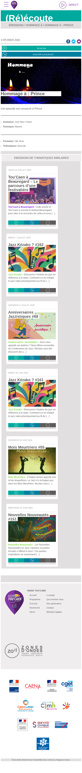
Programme (35, 599)
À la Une (33, 603)
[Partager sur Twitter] (73, 41)
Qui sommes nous (55, 599)
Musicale (22, 146)
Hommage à (34, 25)
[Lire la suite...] (48, 222)
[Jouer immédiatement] (16, 222)
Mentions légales (54, 612)
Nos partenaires (54, 603)
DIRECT (74, 4)
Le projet (51, 595)
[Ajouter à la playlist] (32, 222)
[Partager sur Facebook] (68, 41)
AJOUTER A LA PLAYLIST (43, 55)
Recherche (35, 608)
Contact (50, 608)
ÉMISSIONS (16, 25)
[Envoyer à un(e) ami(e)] (79, 41)
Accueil (33, 595)
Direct (32, 612)
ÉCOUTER (41, 49)
